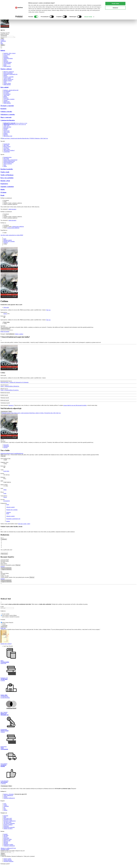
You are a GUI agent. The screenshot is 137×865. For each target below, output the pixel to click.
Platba (4, 817)
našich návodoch (12, 209)
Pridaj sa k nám (6, 840)
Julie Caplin (6, 145)
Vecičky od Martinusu (7, 175)
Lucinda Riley (6, 151)
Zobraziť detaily (88, 16)
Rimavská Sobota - (14, 382)
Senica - (10, 386)
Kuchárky (4, 108)
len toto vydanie (5, 614)
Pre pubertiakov (7, 94)
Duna (4, 165)
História (5, 75)
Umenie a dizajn (7, 83)
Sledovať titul (4, 626)
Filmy (2, 43)
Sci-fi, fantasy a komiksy (9, 99)
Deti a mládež (4, 87)
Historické (5, 61)
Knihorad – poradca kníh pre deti (10, 90)
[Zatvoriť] (1, 340)
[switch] (52, 17)
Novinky (5, 129)
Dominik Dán (6, 144)
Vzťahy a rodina (7, 78)
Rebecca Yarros (6, 146)
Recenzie (5, 447)
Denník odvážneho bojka (9, 161)
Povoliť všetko (115, 3)
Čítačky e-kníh (5, 172)
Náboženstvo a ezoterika (8, 114)
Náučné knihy (6, 101)
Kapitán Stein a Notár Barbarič (10, 159)
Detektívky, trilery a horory (9, 53)
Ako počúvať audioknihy (9, 823)
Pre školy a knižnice (7, 824)
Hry (1, 42)
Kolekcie (5, 133)
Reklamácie (6, 826)
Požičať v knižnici (19, 334)
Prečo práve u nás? (7, 818)
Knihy (2, 38)
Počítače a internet (7, 80)
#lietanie (18, 453)
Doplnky (2, 45)
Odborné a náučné (7, 240)
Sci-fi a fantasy (6, 54)
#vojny (21, 453)
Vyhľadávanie (4, 35)
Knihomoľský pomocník (9, 827)
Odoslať (2, 853)
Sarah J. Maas (6, 149)
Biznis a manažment (7, 73)
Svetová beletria (7, 63)
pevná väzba (6, 471)
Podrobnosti (6, 446)
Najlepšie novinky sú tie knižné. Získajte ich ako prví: (13, 850)
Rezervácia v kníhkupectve (9, 820)
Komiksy (5, 55)
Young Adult (6, 95)
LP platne (3, 192)
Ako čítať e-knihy (7, 822)
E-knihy (2, 39)
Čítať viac (48, 310)
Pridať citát (3, 628)
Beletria (3, 50)
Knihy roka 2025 (7, 127)
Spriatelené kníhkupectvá (9, 798)
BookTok (5, 134)
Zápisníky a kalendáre (7, 186)
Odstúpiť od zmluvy (8, 828)
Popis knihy (6, 444)
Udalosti (5, 796)
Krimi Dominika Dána (8, 162)
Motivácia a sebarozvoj (8, 71)
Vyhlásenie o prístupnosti (9, 845)
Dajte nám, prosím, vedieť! (24, 523)
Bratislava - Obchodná (8, 794)
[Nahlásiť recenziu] (1, 583)
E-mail (2, 606)
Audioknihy (3, 41)
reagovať (3, 566)
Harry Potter (6, 158)
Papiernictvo (4, 183)
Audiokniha (4, 625)
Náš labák (5, 843)
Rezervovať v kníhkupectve (7, 330)
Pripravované (6, 130)
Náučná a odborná (6, 69)
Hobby (5, 82)
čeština (4, 489)
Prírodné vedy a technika (9, 241)
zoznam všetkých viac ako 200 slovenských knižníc (75, 405)
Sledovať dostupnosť (5, 328)
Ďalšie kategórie (7, 66)
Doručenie (5, 815)
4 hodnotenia (3, 539)
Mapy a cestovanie (6, 117)
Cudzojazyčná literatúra (8, 120)
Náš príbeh (5, 835)
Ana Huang (6, 147)
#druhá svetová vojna (11, 453)
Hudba (3, 189)
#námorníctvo (4, 453)
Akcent (5, 313)
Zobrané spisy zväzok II (6, 643)
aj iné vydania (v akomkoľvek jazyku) (10, 616)
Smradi (5, 166)
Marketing (5, 841)
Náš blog (5, 836)
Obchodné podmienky (8, 861)
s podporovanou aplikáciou (18, 226)
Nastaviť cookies (7, 858)
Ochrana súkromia (7, 860)
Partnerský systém (7, 839)
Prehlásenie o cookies (8, 844)
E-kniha (4, 624)
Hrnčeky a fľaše (5, 180)
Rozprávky (5, 97)
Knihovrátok (6, 838)
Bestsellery (5, 128)
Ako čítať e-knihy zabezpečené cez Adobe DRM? (12, 235)
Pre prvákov (6, 92)
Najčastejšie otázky (7, 819)
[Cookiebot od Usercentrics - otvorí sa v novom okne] (19, 17)
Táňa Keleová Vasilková (8, 150)
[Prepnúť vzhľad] (1, 47)
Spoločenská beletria (8, 58)
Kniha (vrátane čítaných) (7, 622)
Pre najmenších (6, 91)
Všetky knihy (6, 125)
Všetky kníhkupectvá (8, 795)
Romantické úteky (7, 157)
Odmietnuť (115, 7)
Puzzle (2, 195)
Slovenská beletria (7, 62)
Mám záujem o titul (7, 136)
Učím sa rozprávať (7, 163)
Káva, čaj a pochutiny (7, 178)
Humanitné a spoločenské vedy (10, 74)
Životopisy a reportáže (8, 76)
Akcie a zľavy (6, 132)
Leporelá (5, 100)
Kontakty (5, 834)
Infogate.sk (10, 405)
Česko (4, 493)
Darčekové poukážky (7, 169)
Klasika (5, 59)
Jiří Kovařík (6, 307)
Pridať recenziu (4, 553)
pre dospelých (6, 500)
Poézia (4, 64)
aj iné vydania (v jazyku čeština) (9, 615)
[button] (68, 326)
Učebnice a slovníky (6, 111)
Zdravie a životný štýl (8, 79)
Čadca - (10, 390)
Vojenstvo (5, 242)
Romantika (5, 57)
